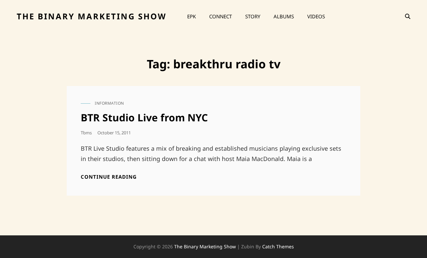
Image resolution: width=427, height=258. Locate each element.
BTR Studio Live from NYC (144, 117)
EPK (191, 16)
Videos (316, 16)
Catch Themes (278, 246)
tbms (86, 133)
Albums (284, 16)
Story (252, 16)
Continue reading (109, 177)
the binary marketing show (91, 16)
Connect (220, 16)
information (109, 103)
